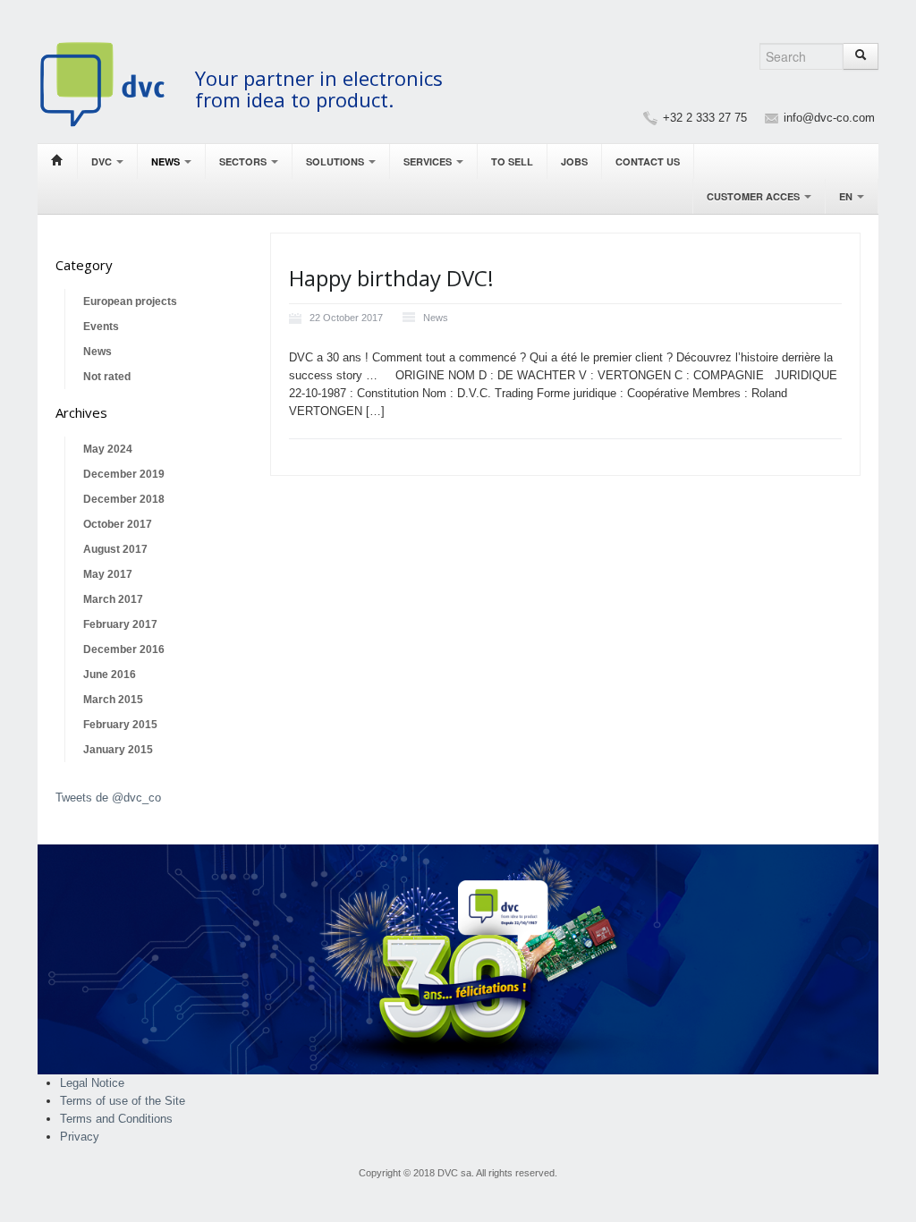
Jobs (574, 161)
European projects (130, 301)
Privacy (79, 1136)
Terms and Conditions (116, 1118)
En (847, 196)
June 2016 (109, 674)
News (166, 161)
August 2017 (115, 549)
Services (428, 161)
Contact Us (647, 161)
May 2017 (107, 574)
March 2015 (113, 699)
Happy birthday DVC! (391, 278)
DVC (102, 161)
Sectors (244, 161)
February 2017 (120, 624)
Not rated (107, 376)
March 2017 (113, 599)
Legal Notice (92, 1083)
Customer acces (754, 196)
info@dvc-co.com (829, 117)
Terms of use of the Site (122, 1100)
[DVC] (111, 83)
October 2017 (117, 524)
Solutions (336, 161)
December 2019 (124, 474)
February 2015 (120, 724)
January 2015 (118, 749)
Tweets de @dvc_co (108, 797)
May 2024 (107, 449)
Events (101, 326)
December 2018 (124, 499)
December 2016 (124, 649)
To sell (512, 161)
